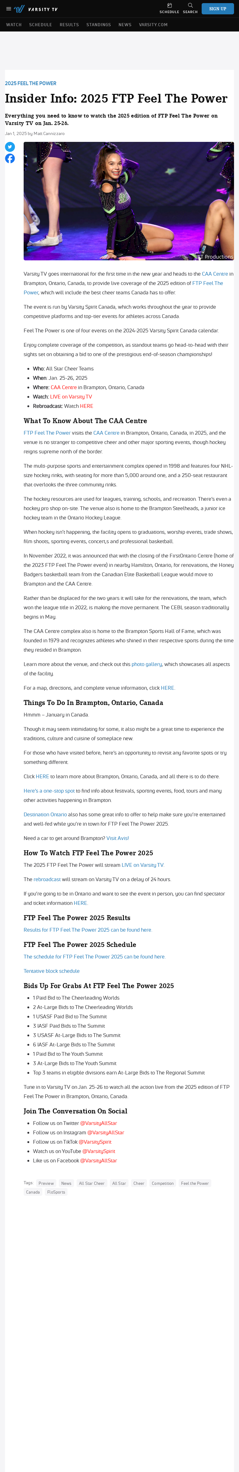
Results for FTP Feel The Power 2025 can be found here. (88, 929)
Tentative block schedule (52, 971)
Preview (46, 1182)
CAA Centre (215, 273)
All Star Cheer (92, 1182)
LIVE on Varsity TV (71, 396)
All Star (119, 1182)
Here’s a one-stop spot (49, 790)
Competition (163, 1182)
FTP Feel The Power (47, 432)
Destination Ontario (45, 814)
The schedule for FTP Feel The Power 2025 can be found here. (95, 956)
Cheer (139, 1182)
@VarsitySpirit (95, 1141)
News (66, 1182)
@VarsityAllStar (98, 1123)
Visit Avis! (117, 838)
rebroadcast (47, 879)
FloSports (56, 1191)
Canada (33, 1191)
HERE (86, 406)
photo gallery (147, 664)
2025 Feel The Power (30, 83)
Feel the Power (195, 1182)
